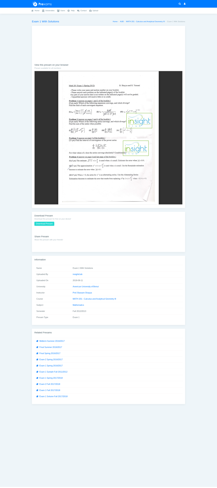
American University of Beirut (86, 286)
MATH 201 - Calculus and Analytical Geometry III (145, 21)
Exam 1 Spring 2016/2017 (51, 366)
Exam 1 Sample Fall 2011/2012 (53, 372)
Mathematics (78, 305)
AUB (122, 21)
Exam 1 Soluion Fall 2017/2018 (53, 396)
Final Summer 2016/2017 (50, 347)
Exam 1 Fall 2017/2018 (49, 390)
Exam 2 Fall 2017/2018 (49, 384)
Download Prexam (44, 224)
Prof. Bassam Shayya (82, 293)
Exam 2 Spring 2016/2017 (51, 359)
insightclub (77, 274)
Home (115, 21)
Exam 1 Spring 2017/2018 (51, 378)
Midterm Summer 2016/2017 (52, 341)
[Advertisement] (108, 46)
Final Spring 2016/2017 (49, 353)
